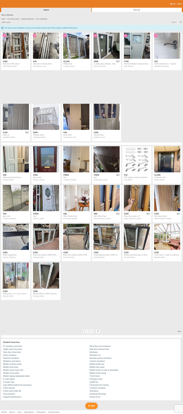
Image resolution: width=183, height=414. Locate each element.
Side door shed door (12, 352)
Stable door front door (12, 349)
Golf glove (94, 391)
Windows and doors (12, 361)
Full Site (4, 412)
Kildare (72, 66)
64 (98, 331)
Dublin (14, 66)
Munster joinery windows (100, 358)
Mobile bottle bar (97, 364)
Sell (92, 406)
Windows (94, 352)
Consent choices (54, 412)
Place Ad (137, 10)
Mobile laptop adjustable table (16, 376)
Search (46, 10)
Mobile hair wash (97, 367)
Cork (44, 66)
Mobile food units (10, 367)
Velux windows (9, 355)
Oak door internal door (99, 349)
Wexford (73, 180)
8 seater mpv (8, 382)
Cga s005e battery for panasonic (17, 385)
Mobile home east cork (13, 370)
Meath (130, 180)
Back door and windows (100, 346)
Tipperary (12, 257)
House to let (95, 397)
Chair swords (9, 388)
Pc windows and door (12, 346)
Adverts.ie (11, 4)
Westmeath (165, 66)
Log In (179, 4)
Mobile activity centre (12, 364)
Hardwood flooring (98, 394)
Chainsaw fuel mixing (99, 385)
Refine (174, 22)
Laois (103, 137)
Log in (19, 412)
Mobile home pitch (11, 373)
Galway (41, 180)
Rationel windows (11, 358)
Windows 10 (95, 355)
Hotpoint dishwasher (12, 397)
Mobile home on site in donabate (104, 370)
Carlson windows (97, 361)
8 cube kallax (9, 379)
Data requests (29, 412)
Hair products (9, 394)
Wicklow (130, 66)
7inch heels (95, 376)
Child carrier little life (12, 391)
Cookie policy (41, 412)
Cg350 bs (94, 382)
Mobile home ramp (98, 373)
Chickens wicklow (97, 388)
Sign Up (172, 4)
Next (179, 331)
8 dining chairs (96, 379)
